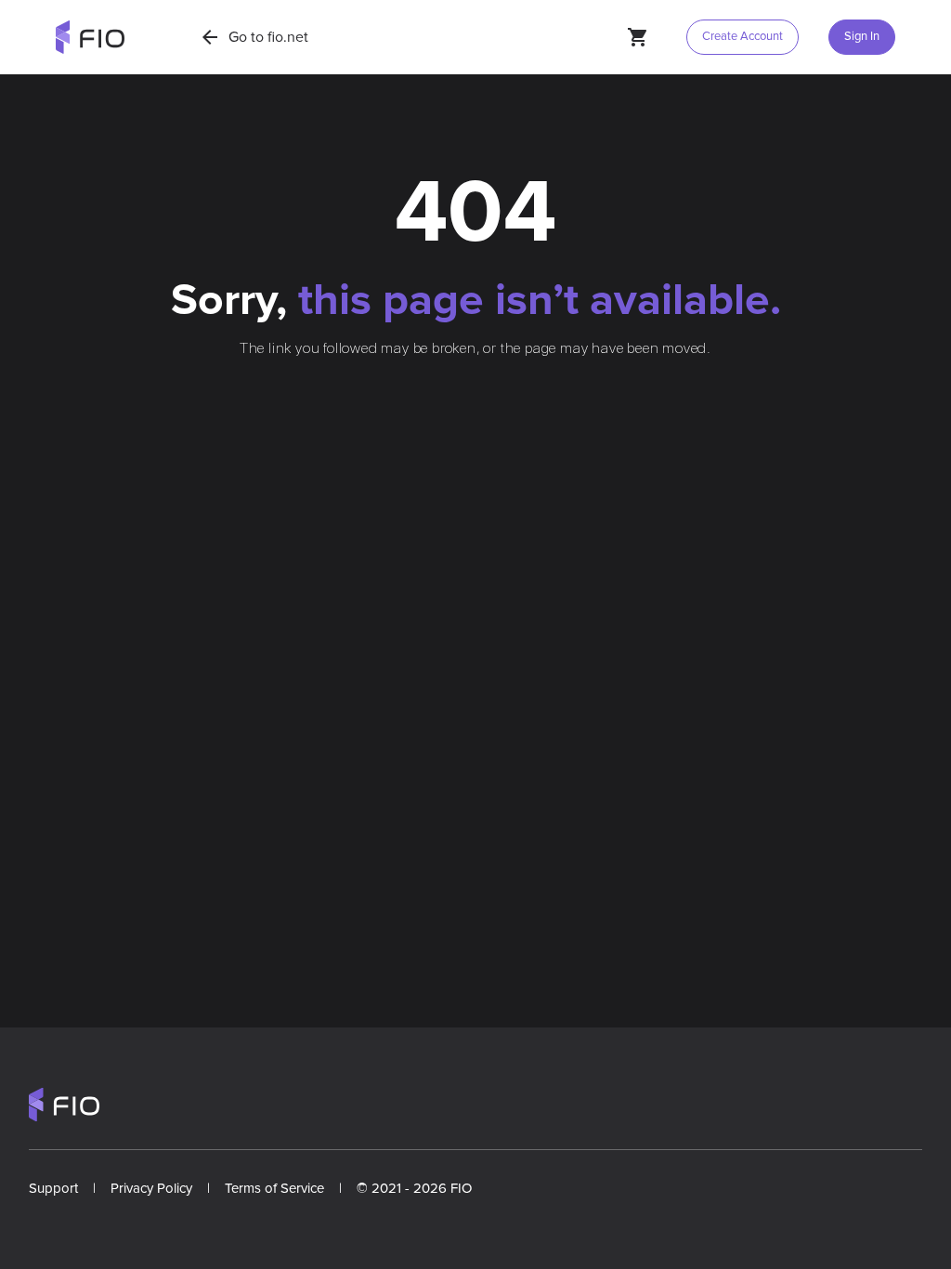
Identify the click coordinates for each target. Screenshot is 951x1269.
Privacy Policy (151, 1188)
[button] (858, 37)
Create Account (742, 36)
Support (53, 1188)
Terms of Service (274, 1188)
